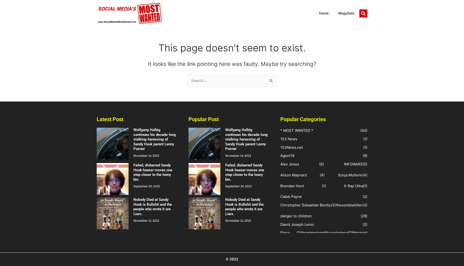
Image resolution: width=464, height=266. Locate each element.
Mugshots (346, 13)
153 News (288, 139)
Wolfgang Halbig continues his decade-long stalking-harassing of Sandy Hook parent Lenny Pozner (154, 139)
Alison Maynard (293, 175)
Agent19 (287, 155)
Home (324, 13)
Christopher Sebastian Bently (305, 205)
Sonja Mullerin (350, 175)
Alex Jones (289, 164)
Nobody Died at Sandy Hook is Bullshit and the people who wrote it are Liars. (152, 206)
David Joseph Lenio (297, 224)
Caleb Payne (291, 196)
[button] (363, 13)
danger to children (296, 216)
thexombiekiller (349, 205)
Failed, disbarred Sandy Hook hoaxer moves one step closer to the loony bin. (152, 172)
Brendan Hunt (292, 186)
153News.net (291, 147)
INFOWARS (353, 164)
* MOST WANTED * (296, 130)
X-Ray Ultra (353, 186)
